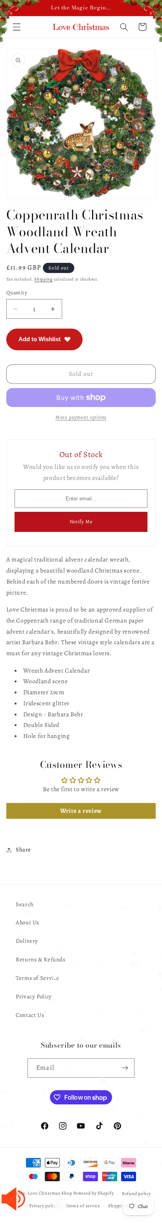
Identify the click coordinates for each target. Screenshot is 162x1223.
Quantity (16, 292)
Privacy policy (43, 1206)
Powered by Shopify (93, 1193)
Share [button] (23, 849)
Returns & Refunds (41, 959)
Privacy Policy (34, 996)
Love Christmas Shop (50, 1193)
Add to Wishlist (39, 339)
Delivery (27, 941)
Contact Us (30, 1015)
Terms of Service (37, 978)
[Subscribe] (125, 1068)
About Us (27, 922)
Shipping (43, 279)
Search (25, 904)
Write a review (81, 811)
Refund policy (136, 1193)
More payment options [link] (81, 417)
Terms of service (83, 1206)
